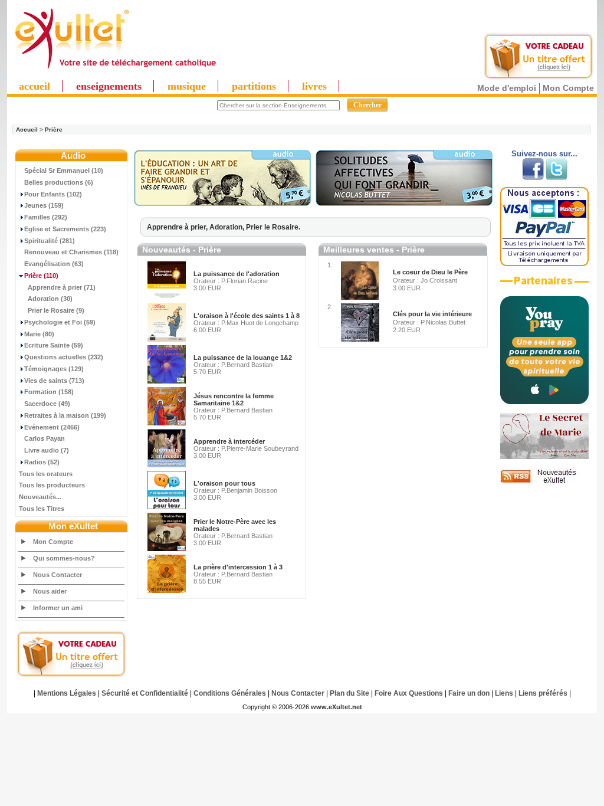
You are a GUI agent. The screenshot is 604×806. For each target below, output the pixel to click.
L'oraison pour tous (224, 483)
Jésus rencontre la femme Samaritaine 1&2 (233, 399)
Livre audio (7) (46, 450)
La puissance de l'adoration (236, 273)
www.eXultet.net (336, 706)
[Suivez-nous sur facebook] (533, 177)
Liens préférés (542, 693)
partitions (254, 86)
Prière (54, 129)
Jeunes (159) (44, 205)
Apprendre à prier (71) (62, 287)
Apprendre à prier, (178, 227)
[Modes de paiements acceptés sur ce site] (544, 264)
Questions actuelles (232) (63, 357)
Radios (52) (42, 462)
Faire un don (469, 693)
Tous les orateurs (46, 473)
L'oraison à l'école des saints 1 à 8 (246, 315)
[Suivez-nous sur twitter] (556, 177)
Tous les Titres (41, 508)
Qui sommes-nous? (64, 558)
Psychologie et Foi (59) (60, 322)
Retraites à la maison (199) (65, 415)
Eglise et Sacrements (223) (65, 228)
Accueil (27, 129)
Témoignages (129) (54, 368)
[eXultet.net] (115, 69)
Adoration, (227, 227)
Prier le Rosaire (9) (56, 310)
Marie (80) (39, 334)
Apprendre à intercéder (229, 441)
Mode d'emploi (506, 88)
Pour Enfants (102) (53, 194)
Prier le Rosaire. (273, 227)
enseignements (109, 86)
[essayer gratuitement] (538, 78)
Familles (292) (45, 217)
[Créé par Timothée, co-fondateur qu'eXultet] (544, 402)
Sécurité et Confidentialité (144, 693)
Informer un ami (58, 607)
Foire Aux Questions (409, 693)
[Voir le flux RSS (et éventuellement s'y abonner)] (544, 483)
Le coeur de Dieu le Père (430, 272)
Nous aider (50, 591)
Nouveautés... (40, 496)
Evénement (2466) (52, 427)
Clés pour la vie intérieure (432, 313)
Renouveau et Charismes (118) (71, 251)
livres (314, 86)
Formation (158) (49, 391)
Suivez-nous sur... (544, 153)
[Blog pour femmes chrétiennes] (544, 457)
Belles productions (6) (58, 182)
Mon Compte (568, 88)
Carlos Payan (44, 438)
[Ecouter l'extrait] (222, 203)
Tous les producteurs (52, 485)
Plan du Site (349, 693)
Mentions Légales (66, 693)
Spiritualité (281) (49, 240)
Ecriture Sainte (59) (53, 345)
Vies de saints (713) (54, 380)
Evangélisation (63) (54, 263)
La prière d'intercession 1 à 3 (238, 567)
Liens (504, 693)
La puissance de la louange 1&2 (242, 357)
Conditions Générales (229, 693)
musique (187, 86)
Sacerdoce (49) (47, 403)
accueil (34, 86)
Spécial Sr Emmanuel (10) (63, 170)
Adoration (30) (50, 298)
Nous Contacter (57, 574)
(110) (41, 275)
